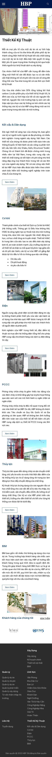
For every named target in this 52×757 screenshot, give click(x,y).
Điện (29, 733)
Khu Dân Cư (32, 681)
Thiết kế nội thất (35, 663)
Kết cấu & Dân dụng (36, 726)
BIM (29, 666)
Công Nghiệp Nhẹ (35, 708)
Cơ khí (30, 730)
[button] (48, 19)
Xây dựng (31, 656)
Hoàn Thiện (32, 715)
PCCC (30, 736)
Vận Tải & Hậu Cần (35, 701)
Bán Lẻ (30, 684)
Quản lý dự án (8, 677)
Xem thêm (9, 182)
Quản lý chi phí (8, 681)
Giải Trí (30, 712)
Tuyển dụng (7, 726)
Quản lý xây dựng (10, 691)
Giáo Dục (31, 691)
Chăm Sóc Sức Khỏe (36, 688)
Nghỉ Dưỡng (33, 698)
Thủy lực (31, 740)
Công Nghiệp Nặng (36, 705)
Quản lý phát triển (10, 688)
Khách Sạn (32, 694)
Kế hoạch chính (34, 659)
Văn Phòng (32, 677)
